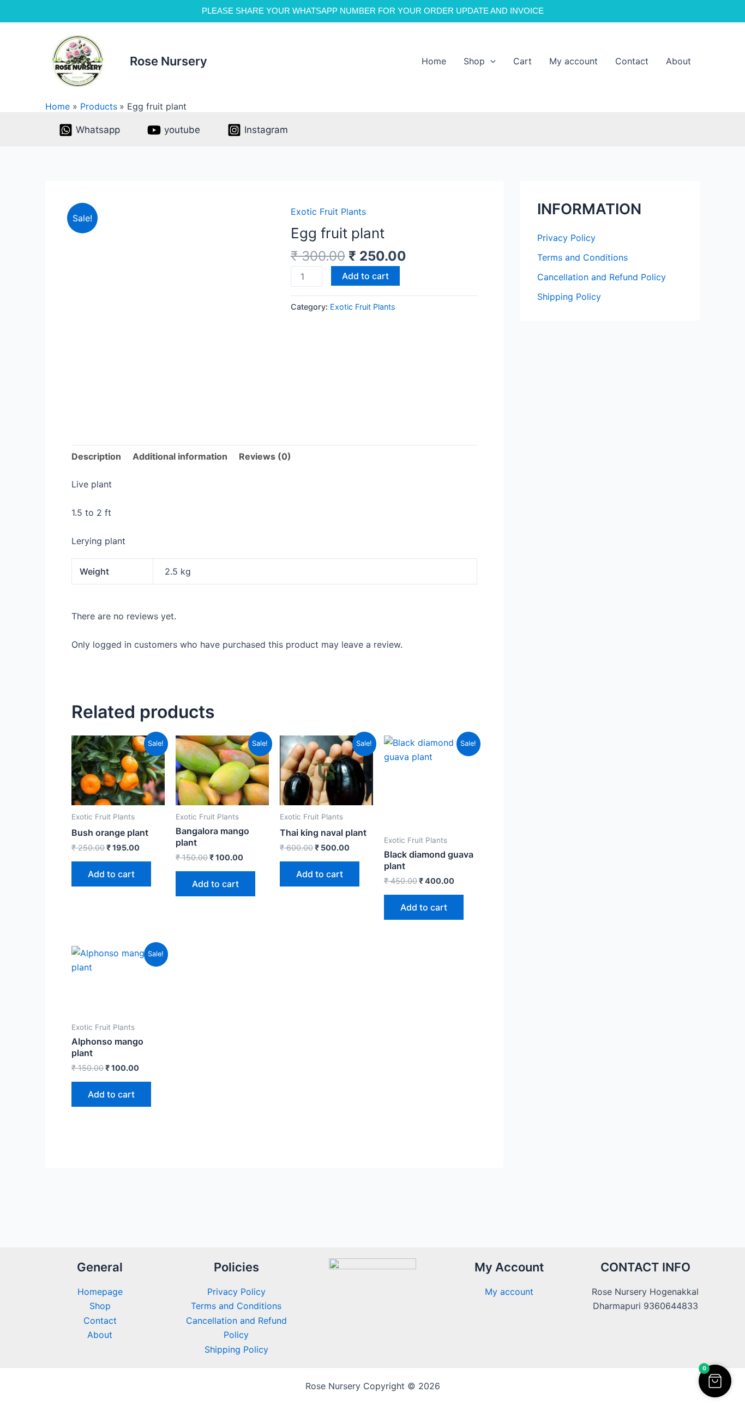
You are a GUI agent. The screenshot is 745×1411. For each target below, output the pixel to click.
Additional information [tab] (180, 456)
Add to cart (365, 275)
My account (573, 61)
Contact (631, 61)
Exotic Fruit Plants (328, 211)
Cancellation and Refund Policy (601, 277)
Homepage (100, 1291)
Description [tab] (96, 456)
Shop (474, 61)
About (678, 61)
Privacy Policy (566, 237)
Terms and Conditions (582, 257)
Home (434, 61)
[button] (490, 61)
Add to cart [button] (111, 874)
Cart (522, 61)
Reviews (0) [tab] (265, 456)
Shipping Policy (569, 296)
